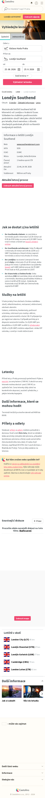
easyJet (5, 381)
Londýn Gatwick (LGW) (22, 654)
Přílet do (6, 53)
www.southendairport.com (28, 144)
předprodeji (35, 325)
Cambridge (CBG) (20, 661)
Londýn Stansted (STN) (22, 647)
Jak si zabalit (8, 700)
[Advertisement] (22, 206)
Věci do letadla (31, 700)
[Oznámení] (31, 2)
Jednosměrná (18, 36)
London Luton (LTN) (21, 669)
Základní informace (26, 102)
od (4, 64)
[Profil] (36, 3)
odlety (20, 430)
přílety (13, 430)
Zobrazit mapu (22, 618)
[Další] (42, 694)
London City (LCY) (20, 639)
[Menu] (42, 3)
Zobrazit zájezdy (32, 17)
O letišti (12, 102)
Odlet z (6, 43)
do (23, 64)
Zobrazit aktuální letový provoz (18, 185)
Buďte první (25, 530)
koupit (7, 267)
